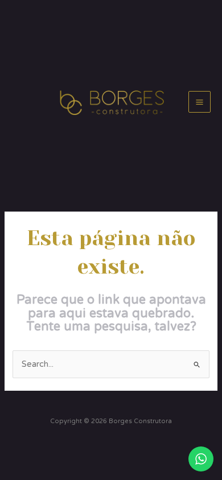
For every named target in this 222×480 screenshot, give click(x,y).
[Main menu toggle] (199, 102)
